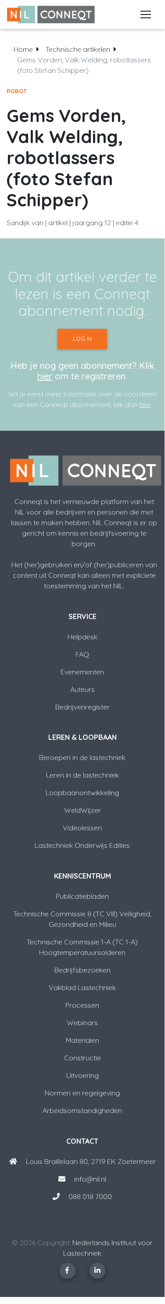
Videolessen (82, 827)
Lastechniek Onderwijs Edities (82, 845)
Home (23, 49)
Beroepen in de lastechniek (82, 757)
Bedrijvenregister (82, 706)
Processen (82, 1005)
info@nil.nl (89, 1178)
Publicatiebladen (82, 896)
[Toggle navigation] (146, 14)
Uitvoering (82, 1075)
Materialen (82, 1040)
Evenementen (82, 671)
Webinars (82, 1022)
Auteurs (82, 689)
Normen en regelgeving (82, 1092)
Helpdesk (82, 636)
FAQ (82, 654)
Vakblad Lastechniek (82, 987)
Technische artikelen (78, 49)
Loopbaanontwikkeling (82, 792)
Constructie (82, 1057)
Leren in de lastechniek (82, 775)
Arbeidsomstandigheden (82, 1110)
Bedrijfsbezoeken (82, 969)
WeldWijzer (82, 810)
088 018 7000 (90, 1196)
